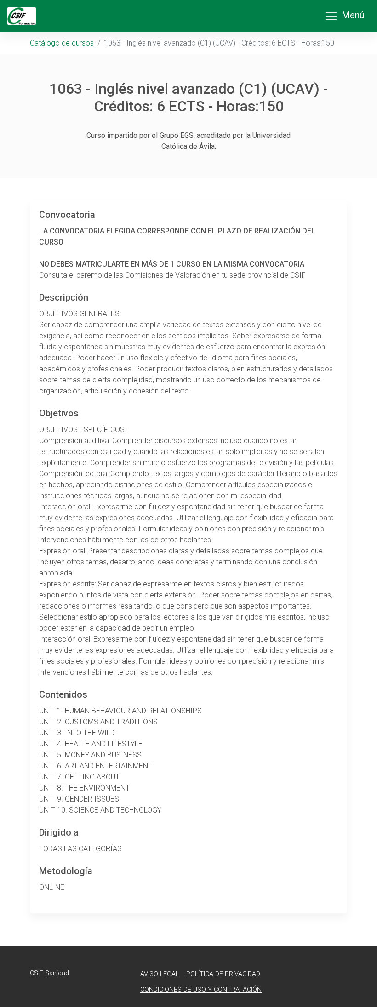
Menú (353, 15)
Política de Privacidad (223, 974)
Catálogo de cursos (62, 43)
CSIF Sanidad (49, 973)
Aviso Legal (159, 974)
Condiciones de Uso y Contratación (201, 990)
